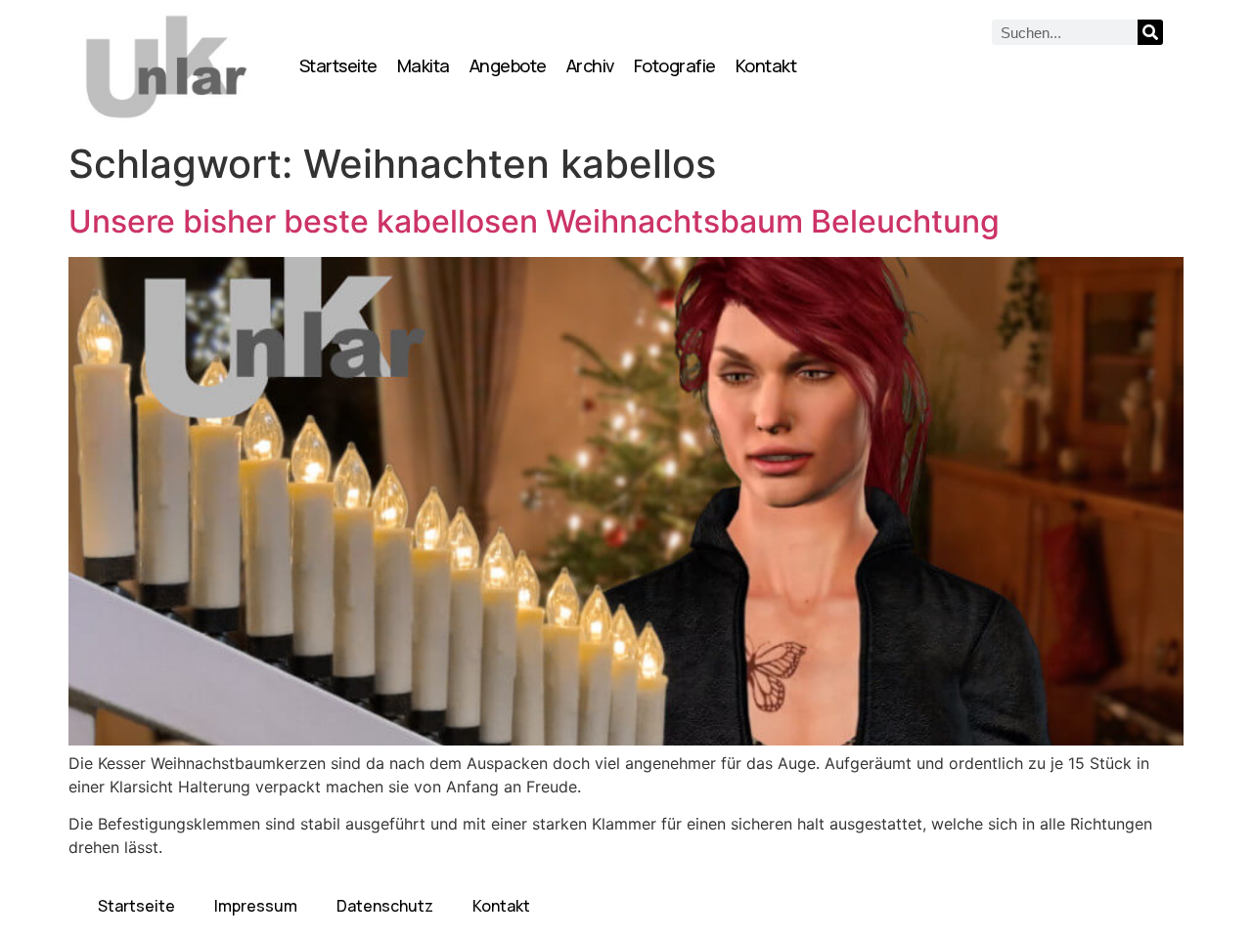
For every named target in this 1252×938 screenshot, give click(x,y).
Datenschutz (384, 906)
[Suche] (1150, 32)
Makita (423, 65)
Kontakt (766, 65)
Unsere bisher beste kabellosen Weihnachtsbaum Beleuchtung (534, 221)
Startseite (338, 65)
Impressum (255, 906)
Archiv (590, 65)
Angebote (508, 65)
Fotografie (675, 65)
